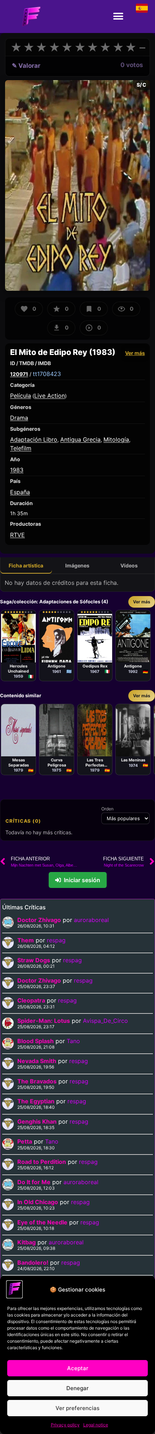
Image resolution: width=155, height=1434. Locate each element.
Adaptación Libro (33, 439)
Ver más (135, 353)
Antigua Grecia (80, 439)
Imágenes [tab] (77, 565)
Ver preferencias (77, 1408)
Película (20, 395)
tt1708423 (47, 373)
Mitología (116, 439)
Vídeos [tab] (129, 565)
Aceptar (77, 1368)
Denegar (77, 1388)
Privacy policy (65, 1424)
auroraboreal (91, 919)
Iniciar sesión (82, 880)
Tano (73, 1041)
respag (56, 940)
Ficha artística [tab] (26, 565)
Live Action (49, 395)
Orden (107, 809)
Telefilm (20, 448)
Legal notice (95, 1424)
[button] (118, 16)
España (20, 492)
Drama (19, 417)
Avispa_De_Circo (105, 1020)
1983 (16, 470)
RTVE (17, 534)
